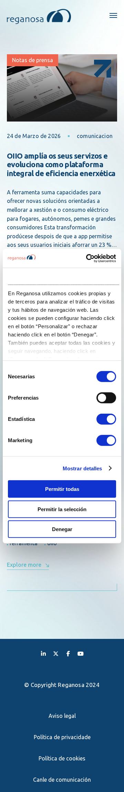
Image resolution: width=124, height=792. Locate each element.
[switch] (106, 397)
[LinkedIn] (43, 653)
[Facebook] (68, 653)
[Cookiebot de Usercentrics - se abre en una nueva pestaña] (87, 258)
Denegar (62, 529)
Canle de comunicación (62, 780)
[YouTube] (80, 653)
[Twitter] (56, 653)
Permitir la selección (62, 509)
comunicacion (95, 136)
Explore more (24, 565)
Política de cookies (62, 758)
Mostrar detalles (82, 468)
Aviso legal (62, 716)
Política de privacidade (62, 737)
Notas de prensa (32, 60)
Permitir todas (62, 489)
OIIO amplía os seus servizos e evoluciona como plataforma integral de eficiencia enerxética (61, 164)
